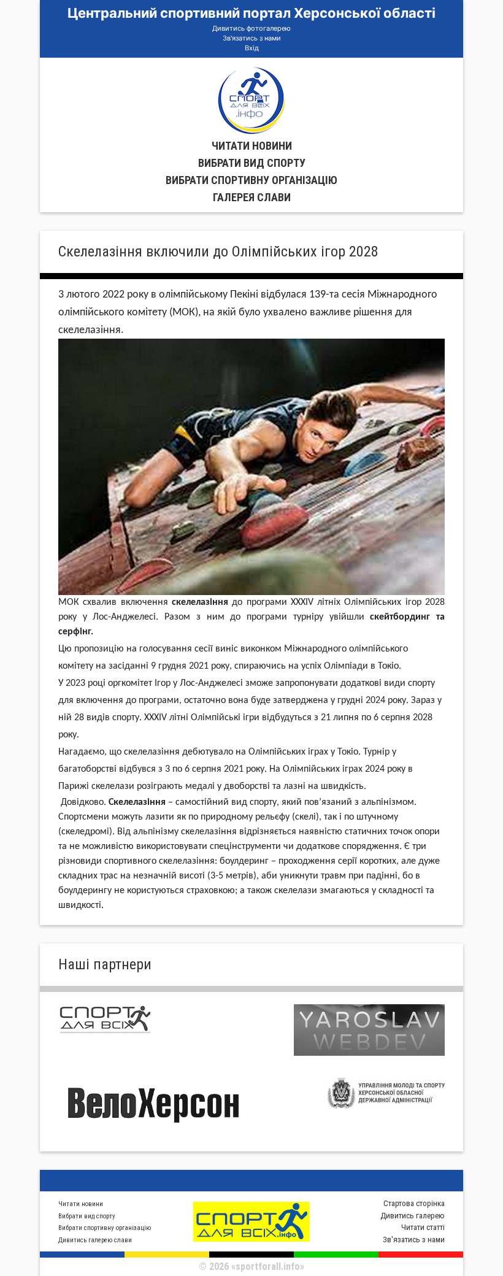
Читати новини (252, 145)
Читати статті (423, 1227)
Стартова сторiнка (414, 1203)
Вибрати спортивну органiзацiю (251, 180)
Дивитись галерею (412, 1215)
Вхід (252, 48)
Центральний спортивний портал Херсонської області (251, 13)
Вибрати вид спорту (251, 162)
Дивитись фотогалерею (251, 28)
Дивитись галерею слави (95, 1240)
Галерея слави (252, 197)
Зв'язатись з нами (252, 38)
